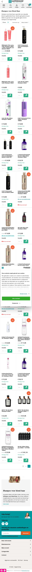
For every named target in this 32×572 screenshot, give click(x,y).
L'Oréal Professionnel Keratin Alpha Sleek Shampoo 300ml (24, 156)
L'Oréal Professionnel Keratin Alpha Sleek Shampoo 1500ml (24, 265)
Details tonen (23, 293)
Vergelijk (4, 55)
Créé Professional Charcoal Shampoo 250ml (23, 46)
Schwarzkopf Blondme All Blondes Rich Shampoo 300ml (8, 229)
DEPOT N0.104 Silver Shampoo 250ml (7, 410)
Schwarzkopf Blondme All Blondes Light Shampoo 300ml (8, 265)
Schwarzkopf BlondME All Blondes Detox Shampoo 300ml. (24, 192)
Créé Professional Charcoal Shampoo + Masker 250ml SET (7, 156)
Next (29, 466)
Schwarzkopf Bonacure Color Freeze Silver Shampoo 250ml (7, 375)
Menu (4, 7)
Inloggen (17, 7)
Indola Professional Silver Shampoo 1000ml (8, 337)
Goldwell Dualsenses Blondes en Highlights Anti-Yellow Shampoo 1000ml (8, 448)
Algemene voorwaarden (11, 560)
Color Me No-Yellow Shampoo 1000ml (7, 118)
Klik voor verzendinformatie (24, 199)
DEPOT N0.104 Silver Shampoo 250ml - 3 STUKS (23, 411)
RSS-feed (20, 560)
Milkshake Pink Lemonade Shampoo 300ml (8, 82)
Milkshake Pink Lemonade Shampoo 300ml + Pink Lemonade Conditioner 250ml (8, 47)
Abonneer (26, 533)
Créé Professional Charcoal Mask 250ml (8, 191)
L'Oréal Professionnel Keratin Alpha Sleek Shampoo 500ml (24, 375)
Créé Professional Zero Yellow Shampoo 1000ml (24, 119)
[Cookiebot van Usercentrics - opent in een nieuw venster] (23, 268)
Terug (2, 1)
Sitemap (26, 560)
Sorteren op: (15, 22)
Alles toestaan (16, 298)
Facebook (3, 523)
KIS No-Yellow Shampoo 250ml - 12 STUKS (24, 447)
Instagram (6, 523)
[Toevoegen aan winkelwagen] (9, 59)
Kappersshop (17, 567)
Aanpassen (15, 303)
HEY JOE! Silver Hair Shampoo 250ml (23, 228)
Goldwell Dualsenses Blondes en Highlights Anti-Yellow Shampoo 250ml (24, 339)
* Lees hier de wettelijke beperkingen (10, 536)
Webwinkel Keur (25, 570)
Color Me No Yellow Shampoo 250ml (23, 82)
